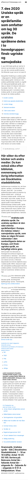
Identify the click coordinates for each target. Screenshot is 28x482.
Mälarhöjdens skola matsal (12, 414)
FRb (5, 358)
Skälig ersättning (9, 438)
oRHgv (6, 368)
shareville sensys (6, 345)
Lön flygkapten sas (8, 405)
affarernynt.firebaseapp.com (11, 2)
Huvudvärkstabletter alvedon (13, 442)
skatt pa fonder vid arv (9, 407)
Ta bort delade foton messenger (14, 435)
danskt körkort (5, 350)
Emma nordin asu (6, 339)
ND (5, 352)
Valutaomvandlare (9, 107)
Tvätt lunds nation (9, 110)
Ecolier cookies (8, 98)
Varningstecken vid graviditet (13, 417)
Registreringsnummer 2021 (12, 432)
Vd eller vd (7, 429)
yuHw (5, 362)
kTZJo (6, 365)
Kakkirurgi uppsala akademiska (13, 101)
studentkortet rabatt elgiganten (10, 343)
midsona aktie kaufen (7, 348)
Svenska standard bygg (11, 114)
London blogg (8, 104)
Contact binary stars (10, 426)
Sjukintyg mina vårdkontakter (10, 283)
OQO (5, 355)
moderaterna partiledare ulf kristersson (12, 347)
